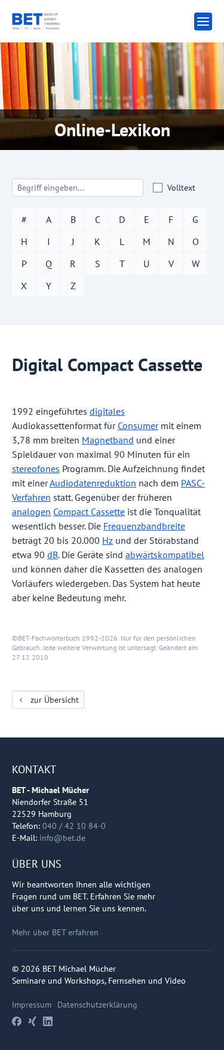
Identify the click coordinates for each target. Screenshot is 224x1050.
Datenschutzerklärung (97, 1004)
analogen (31, 512)
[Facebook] (17, 1021)
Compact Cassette (89, 512)
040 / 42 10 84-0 (74, 826)
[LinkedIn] (48, 1021)
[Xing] (32, 1021)
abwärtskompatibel (164, 555)
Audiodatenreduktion (93, 483)
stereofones (36, 469)
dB (52, 555)
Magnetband (108, 440)
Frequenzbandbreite (144, 526)
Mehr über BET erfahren (55, 932)
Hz (107, 540)
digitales (107, 411)
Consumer (138, 425)
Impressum (31, 1004)
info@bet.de (62, 837)
